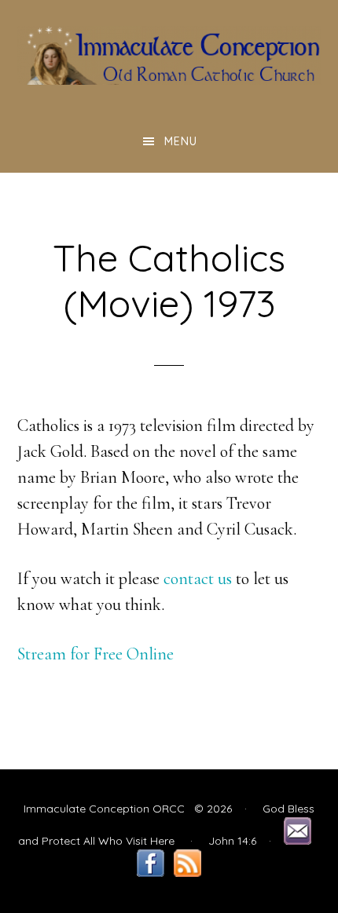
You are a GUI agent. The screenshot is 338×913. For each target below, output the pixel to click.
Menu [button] (180, 141)
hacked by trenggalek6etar (169, 55)
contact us (197, 578)
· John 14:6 (217, 841)
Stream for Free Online (95, 654)
